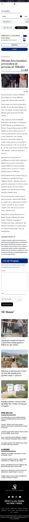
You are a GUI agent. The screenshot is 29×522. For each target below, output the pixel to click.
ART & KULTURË (20, 510)
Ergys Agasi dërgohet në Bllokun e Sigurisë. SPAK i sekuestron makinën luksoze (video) (14, 438)
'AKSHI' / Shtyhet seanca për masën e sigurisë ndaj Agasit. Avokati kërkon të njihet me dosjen (14, 426)
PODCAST (16, 512)
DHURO (14, 49)
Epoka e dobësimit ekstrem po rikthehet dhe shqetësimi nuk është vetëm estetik (14, 465)
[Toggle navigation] (1, 4)
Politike (4, 16)
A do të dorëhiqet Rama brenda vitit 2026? (10, 18)
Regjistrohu (21, 27)
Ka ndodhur (5, 56)
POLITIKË (7, 508)
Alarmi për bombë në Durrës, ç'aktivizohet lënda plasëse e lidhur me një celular (13, 459)
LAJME (2, 508)
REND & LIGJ (14, 508)
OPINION (20, 508)
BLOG (9, 510)
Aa (24, 91)
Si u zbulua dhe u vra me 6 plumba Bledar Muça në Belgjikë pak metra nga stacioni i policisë (13, 418)
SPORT (13, 510)
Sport (26, 16)
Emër (2, 293)
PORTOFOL (25, 508)
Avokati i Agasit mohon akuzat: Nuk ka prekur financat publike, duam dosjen (14, 432)
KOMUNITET (4, 510)
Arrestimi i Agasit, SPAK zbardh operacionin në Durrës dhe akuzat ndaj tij (14, 443)
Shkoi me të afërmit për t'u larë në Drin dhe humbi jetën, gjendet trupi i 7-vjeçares (14, 471)
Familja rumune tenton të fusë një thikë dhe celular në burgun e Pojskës (14, 476)
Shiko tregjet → (7, 21)
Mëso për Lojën (7, 27)
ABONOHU (14, 45)
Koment (3, 270)
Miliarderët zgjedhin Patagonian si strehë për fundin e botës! (13, 454)
